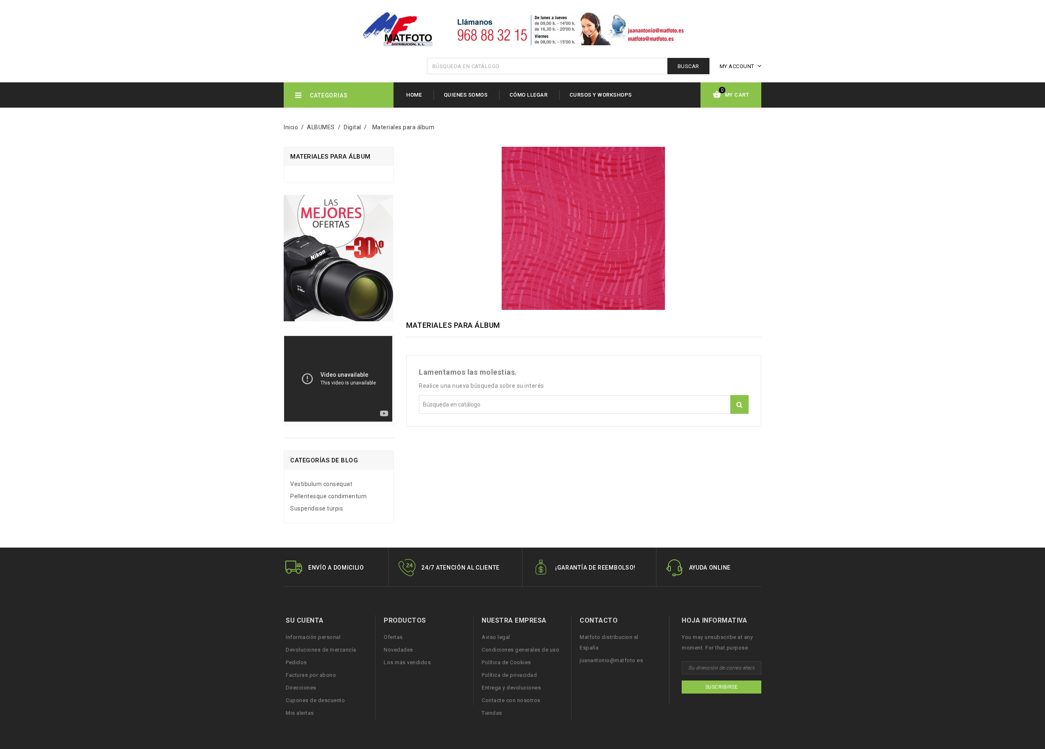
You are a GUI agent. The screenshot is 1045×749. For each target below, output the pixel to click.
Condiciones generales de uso (520, 650)
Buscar (688, 66)
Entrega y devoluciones (511, 688)
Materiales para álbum (330, 156)
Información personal (313, 637)
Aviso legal (496, 637)
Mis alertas (300, 713)
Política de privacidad (509, 675)
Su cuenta (305, 620)
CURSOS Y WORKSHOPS (600, 95)
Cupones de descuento (315, 700)
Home (414, 95)
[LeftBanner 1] (338, 261)
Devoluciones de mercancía (321, 650)
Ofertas (393, 637)
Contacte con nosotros (511, 700)
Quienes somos (466, 95)
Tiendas (492, 713)
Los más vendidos (407, 662)
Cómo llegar (528, 95)
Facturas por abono (311, 675)
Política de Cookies (506, 662)
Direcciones (301, 688)
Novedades (398, 650)
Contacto (599, 620)
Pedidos (296, 662)
